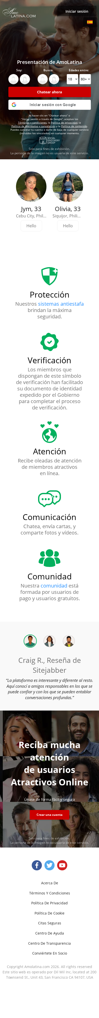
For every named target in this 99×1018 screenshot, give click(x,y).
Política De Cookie (49, 913)
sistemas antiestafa (61, 303)
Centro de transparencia (49, 943)
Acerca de (49, 883)
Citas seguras (49, 923)
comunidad (54, 585)
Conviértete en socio (49, 953)
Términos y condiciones (32, 122)
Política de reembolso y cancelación (33, 126)
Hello (31, 226)
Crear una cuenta (49, 815)
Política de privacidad (64, 122)
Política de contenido (74, 126)
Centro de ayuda (49, 933)
